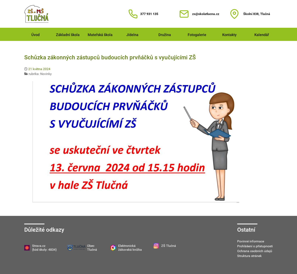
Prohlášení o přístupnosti (255, 246)
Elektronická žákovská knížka (130, 248)
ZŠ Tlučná (168, 246)
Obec (90, 246)
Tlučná (92, 250)
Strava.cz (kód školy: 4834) (44, 248)
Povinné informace (250, 241)
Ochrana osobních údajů (254, 251)
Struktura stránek (249, 256)
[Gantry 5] (36, 14)
